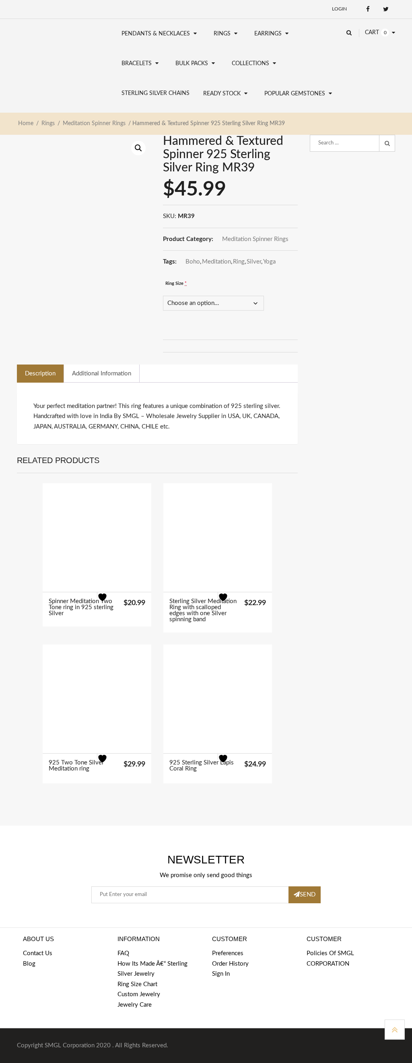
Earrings (268, 34)
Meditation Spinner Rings (94, 123)
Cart (372, 32)
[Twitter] (386, 9)
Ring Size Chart (137, 984)
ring (239, 262)
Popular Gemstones (294, 94)
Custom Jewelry (138, 994)
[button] (138, 148)
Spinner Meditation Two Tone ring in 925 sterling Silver (81, 607)
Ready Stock (222, 94)
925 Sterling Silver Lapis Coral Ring (201, 766)
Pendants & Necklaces (156, 34)
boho (192, 262)
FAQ (123, 953)
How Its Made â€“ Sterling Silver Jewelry (152, 969)
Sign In (221, 974)
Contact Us (37, 953)
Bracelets (137, 63)
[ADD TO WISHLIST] (107, 602)
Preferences (227, 953)
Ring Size (176, 283)
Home (25, 123)
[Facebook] (368, 9)
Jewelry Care (134, 1005)
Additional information (101, 374)
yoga (269, 262)
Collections (250, 63)
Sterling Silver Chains (156, 93)
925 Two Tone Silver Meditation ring (76, 766)
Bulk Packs (191, 63)
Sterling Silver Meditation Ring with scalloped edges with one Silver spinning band (203, 610)
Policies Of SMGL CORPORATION (330, 958)
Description (40, 374)
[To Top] (395, 1030)
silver (254, 262)
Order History (230, 964)
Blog (29, 964)
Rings (222, 34)
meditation (216, 262)
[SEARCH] (387, 143)
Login (339, 8)
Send (307, 895)
